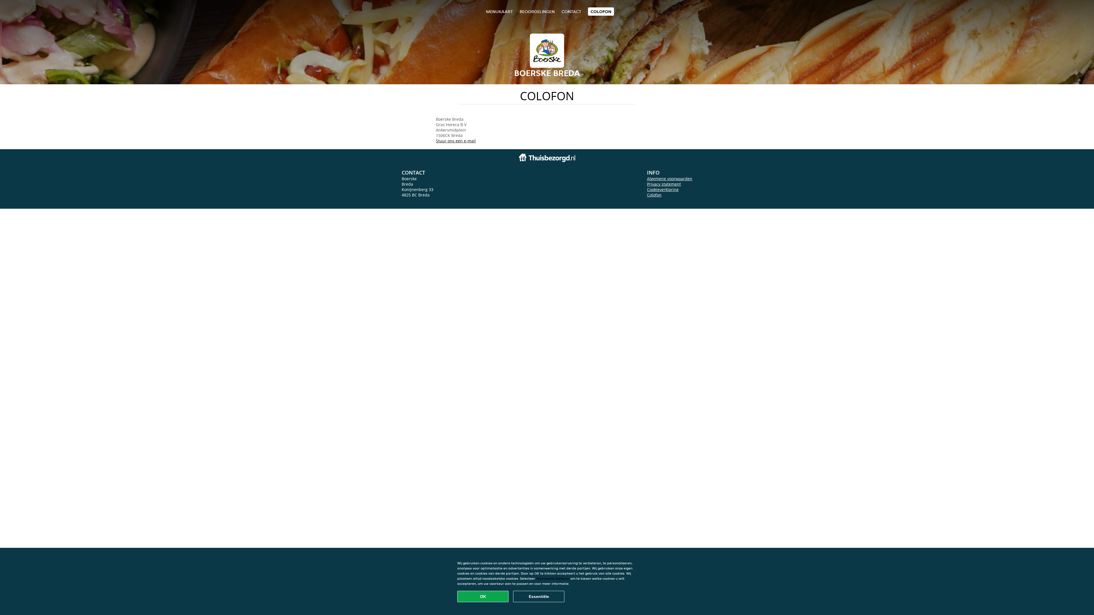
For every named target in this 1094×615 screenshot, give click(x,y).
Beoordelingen (537, 12)
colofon (601, 12)
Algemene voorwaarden (669, 178)
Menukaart (499, 12)
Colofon (654, 195)
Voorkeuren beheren (553, 578)
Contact (571, 12)
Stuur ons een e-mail (456, 141)
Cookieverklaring (663, 189)
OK (483, 596)
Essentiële (539, 596)
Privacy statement (664, 184)
